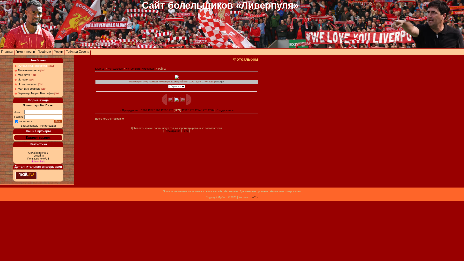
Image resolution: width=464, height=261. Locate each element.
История (23, 79)
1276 (211, 110)
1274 (198, 110)
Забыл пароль (29, 125)
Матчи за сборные (29, 88)
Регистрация (48, 125)
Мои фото (24, 74)
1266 (144, 110)
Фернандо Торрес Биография (36, 93)
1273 (191, 110)
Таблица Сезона (77, 51)
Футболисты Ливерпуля (32, 65)
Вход (185, 131)
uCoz (255, 197)
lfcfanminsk (38, 161)
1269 (164, 110)
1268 (157, 110)
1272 (185, 110)
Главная (7, 51)
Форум (58, 51)
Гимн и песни (25, 51)
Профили (44, 51)
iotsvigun (219, 81)
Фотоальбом (115, 68)
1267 (150, 110)
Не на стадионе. (28, 84)
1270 (170, 110)
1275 (204, 110)
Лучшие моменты (29, 70)
